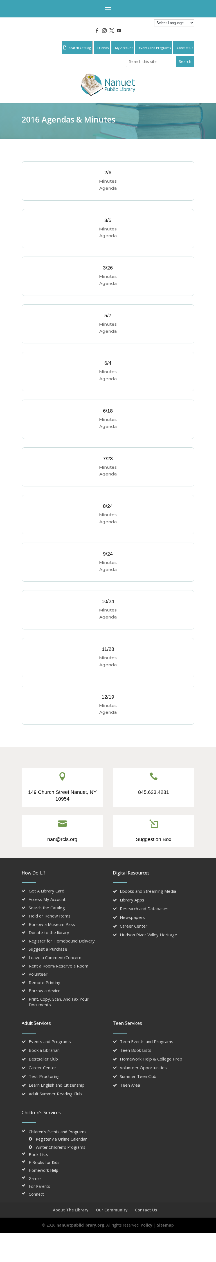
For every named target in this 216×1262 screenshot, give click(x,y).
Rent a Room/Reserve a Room (58, 966)
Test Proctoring (44, 1076)
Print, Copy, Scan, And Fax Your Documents (59, 1001)
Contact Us (146, 1210)
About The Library (71, 1210)
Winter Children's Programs (60, 1147)
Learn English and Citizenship (56, 1085)
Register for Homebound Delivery (62, 941)
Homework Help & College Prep (151, 1059)
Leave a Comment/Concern (55, 957)
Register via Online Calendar (61, 1139)
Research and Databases (144, 908)
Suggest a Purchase (48, 949)
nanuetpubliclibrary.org (79, 1225)
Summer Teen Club (138, 1076)
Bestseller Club (43, 1059)
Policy (146, 1225)
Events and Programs (50, 1041)
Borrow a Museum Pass (52, 924)
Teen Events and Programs (146, 1041)
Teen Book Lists (135, 1050)
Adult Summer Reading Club (55, 1093)
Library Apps (132, 900)
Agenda (108, 188)
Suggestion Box (153, 839)
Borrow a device (44, 990)
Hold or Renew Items (50, 916)
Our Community (112, 1210)
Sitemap (165, 1225)
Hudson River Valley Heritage (148, 934)
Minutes (108, 181)
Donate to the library (49, 932)
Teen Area (130, 1085)
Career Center (133, 926)
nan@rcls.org (62, 839)
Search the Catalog (47, 907)
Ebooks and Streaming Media (148, 891)
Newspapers (132, 917)
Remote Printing (44, 982)
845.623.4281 (153, 792)
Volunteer (38, 974)
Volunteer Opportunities (143, 1067)
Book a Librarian (44, 1050)
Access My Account (47, 899)
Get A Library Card (46, 891)
